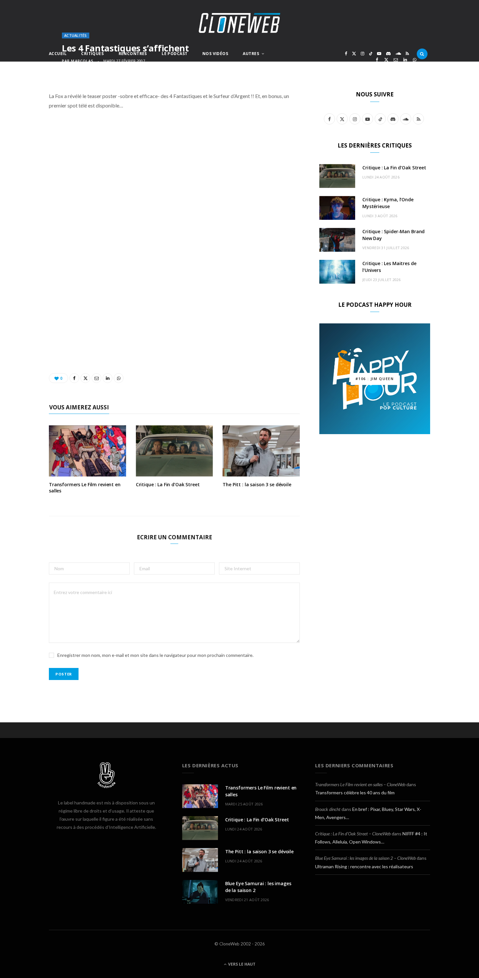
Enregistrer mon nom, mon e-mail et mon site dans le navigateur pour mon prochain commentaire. (155, 655)
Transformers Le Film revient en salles (85, 487)
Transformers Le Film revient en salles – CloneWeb (360, 784)
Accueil (57, 53)
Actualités (75, 35)
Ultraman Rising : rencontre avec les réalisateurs (364, 866)
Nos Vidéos (215, 53)
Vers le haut (241, 964)
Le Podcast (174, 53)
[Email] (396, 60)
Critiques (92, 53)
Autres (251, 53)
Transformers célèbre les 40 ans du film (355, 792)
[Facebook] (377, 60)
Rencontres (133, 53)
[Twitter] (386, 60)
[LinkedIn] (405, 60)
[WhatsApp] (415, 60)
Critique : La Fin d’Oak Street (168, 484)
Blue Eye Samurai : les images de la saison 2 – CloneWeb (365, 858)
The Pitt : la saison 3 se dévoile (257, 484)
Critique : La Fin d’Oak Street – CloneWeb (353, 833)
